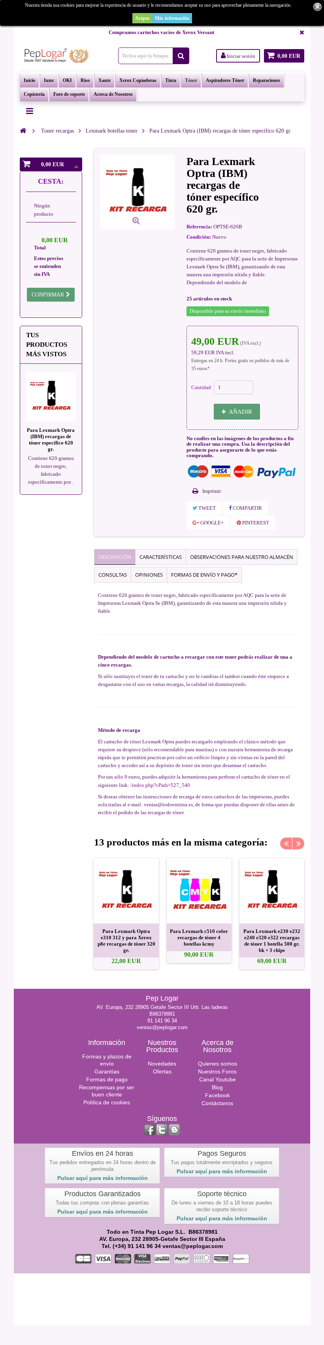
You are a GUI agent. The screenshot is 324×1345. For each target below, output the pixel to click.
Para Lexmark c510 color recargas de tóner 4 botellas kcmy (199, 937)
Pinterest (255, 523)
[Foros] (174, 1129)
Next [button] (298, 843)
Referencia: (199, 227)
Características (160, 556)
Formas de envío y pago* (204, 574)
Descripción (114, 556)
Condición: (198, 237)
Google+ (211, 523)
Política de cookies (106, 1102)
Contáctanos (217, 1103)
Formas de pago (107, 1079)
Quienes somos (217, 1063)
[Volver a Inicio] (23, 131)
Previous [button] (286, 843)
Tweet (206, 508)
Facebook (217, 1095)
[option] (126, 913)
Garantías (106, 1071)
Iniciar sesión (240, 56)
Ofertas (162, 1071)
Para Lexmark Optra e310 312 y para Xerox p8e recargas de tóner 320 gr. (126, 940)
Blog (217, 1087)
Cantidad (201, 387)
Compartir (247, 508)
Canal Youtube (217, 1079)
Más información (172, 18)
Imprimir (211, 491)
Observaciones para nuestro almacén (241, 556)
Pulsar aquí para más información (102, 1178)
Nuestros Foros (217, 1071)
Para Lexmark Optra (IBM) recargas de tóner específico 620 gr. (51, 439)
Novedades (162, 1063)
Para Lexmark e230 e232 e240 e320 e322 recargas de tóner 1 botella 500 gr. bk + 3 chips (271, 940)
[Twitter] (162, 1129)
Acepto (142, 18)
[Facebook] (149, 1129)
